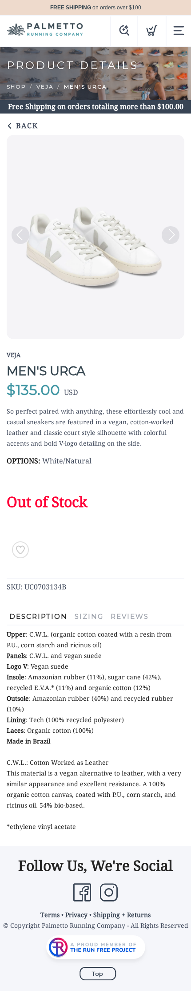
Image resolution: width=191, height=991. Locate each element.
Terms (50, 914)
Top (97, 973)
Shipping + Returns (122, 914)
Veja (45, 86)
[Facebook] (82, 892)
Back (25, 126)
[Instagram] (109, 892)
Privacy (76, 914)
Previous (20, 235)
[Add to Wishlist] (20, 549)
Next (170, 235)
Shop (16, 86)
